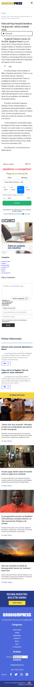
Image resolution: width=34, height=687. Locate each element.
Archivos (9, 657)
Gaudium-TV (5, 267)
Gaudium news (5, 16)
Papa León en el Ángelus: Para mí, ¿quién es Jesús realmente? (14, 371)
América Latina (5, 261)
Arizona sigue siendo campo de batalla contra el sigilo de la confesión (16, 472)
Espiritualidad (5, 265)
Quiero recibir (17, 603)
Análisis (3, 263)
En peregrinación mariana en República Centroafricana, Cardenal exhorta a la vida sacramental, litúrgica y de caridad (16, 520)
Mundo (3, 269)
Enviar (8, 325)
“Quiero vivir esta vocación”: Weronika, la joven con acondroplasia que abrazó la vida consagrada (16, 427)
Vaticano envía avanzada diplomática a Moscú (16, 348)
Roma (3, 13)
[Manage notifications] (29, 682)
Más (4, 363)
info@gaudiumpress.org (17, 665)
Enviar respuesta (18, 299)
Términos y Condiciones (25, 684)
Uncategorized (5, 273)
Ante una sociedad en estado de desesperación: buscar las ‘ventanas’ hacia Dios (16, 568)
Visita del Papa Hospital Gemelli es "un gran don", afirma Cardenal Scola (16, 27)
